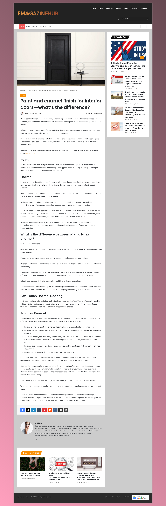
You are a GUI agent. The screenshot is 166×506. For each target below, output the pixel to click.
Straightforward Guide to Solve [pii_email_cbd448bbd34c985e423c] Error (61, 476)
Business (144, 8)
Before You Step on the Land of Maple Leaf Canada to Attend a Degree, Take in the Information (134, 81)
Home (94, 8)
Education (109, 8)
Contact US (126, 497)
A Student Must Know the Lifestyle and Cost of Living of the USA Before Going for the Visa (128, 66)
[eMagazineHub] (38, 13)
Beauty (118, 8)
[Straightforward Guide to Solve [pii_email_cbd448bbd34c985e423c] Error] (61, 464)
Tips (29, 90)
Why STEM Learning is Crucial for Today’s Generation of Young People (50, 26)
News (126, 8)
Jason (26, 113)
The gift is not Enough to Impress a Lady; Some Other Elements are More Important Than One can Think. (135, 97)
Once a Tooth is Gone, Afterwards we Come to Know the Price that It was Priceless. (135, 127)
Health (101, 8)
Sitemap (108, 497)
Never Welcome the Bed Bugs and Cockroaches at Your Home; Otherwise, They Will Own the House (135, 112)
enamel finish (30, 153)
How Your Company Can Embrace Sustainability (30, 474)
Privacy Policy (116, 497)
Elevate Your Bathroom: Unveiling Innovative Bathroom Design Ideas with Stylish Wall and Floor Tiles (88, 476)
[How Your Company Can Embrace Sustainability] (32, 464)
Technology (134, 8)
